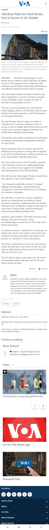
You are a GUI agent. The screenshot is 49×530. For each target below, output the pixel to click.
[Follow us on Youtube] (14, 494)
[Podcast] (30, 494)
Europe (4, 10)
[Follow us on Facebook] (3, 494)
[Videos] (18, 527)
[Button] (44, 31)
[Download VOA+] (24, 464)
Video (6, 365)
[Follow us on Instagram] (19, 494)
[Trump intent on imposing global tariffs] (24, 382)
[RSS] (24, 494)
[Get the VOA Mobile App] (24, 429)
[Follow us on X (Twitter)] (9, 494)
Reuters (7, 23)
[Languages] (30, 527)
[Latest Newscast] (7, 527)
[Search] (41, 527)
